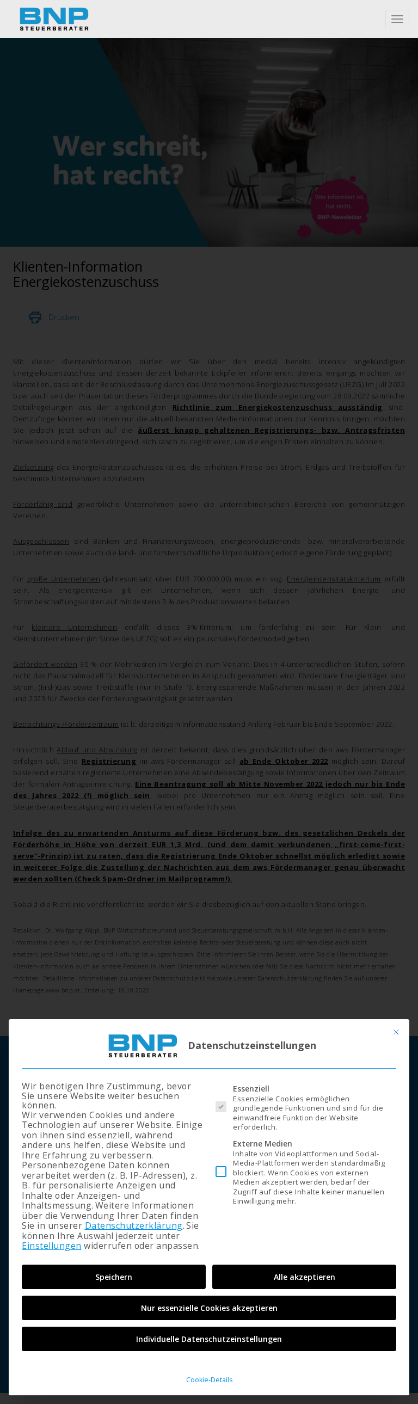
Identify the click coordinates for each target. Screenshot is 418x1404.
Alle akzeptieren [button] (304, 1277)
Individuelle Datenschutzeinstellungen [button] (209, 1339)
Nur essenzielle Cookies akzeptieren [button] (209, 1308)
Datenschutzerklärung (134, 1225)
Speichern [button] (113, 1277)
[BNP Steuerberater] (54, 19)
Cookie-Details (209, 1379)
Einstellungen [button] (52, 1246)
